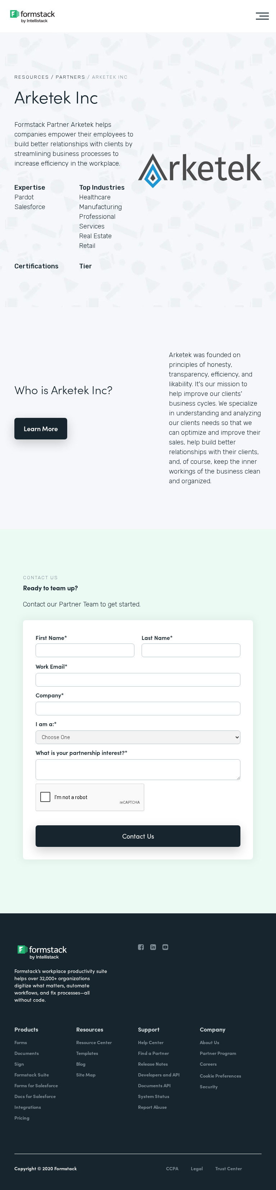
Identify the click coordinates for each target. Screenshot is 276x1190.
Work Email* (52, 666)
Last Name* (157, 637)
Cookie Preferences (220, 1075)
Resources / (34, 77)
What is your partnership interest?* (82, 752)
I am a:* (46, 724)
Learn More (41, 428)
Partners (71, 77)
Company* (50, 695)
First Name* (51, 637)
